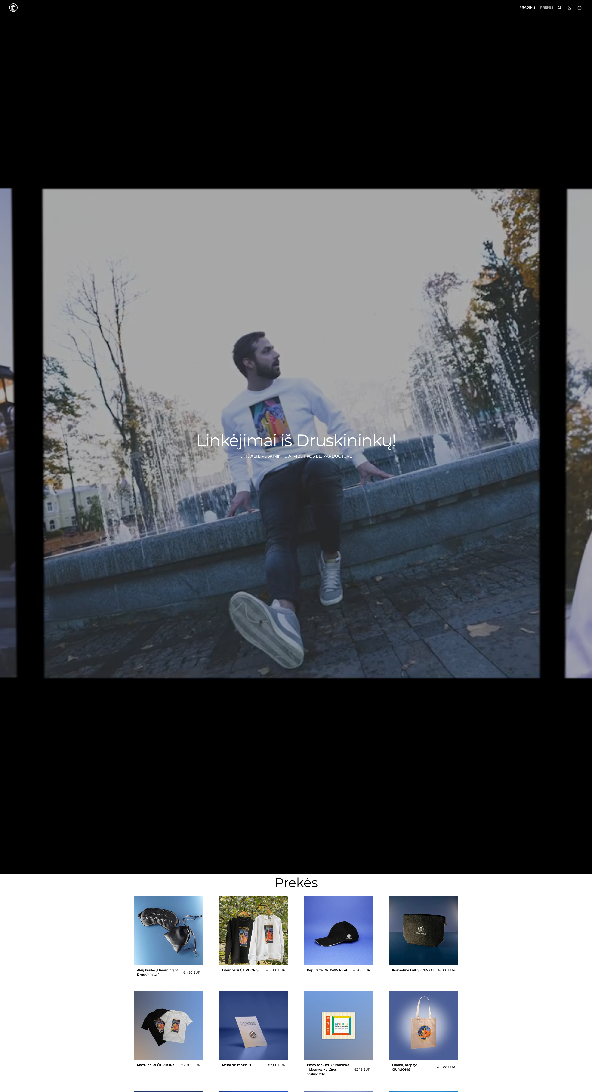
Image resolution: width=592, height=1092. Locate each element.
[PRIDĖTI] (196, 958)
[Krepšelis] (579, 8)
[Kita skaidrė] (281, 931)
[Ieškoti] (560, 8)
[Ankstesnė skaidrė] (226, 931)
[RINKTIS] (281, 958)
